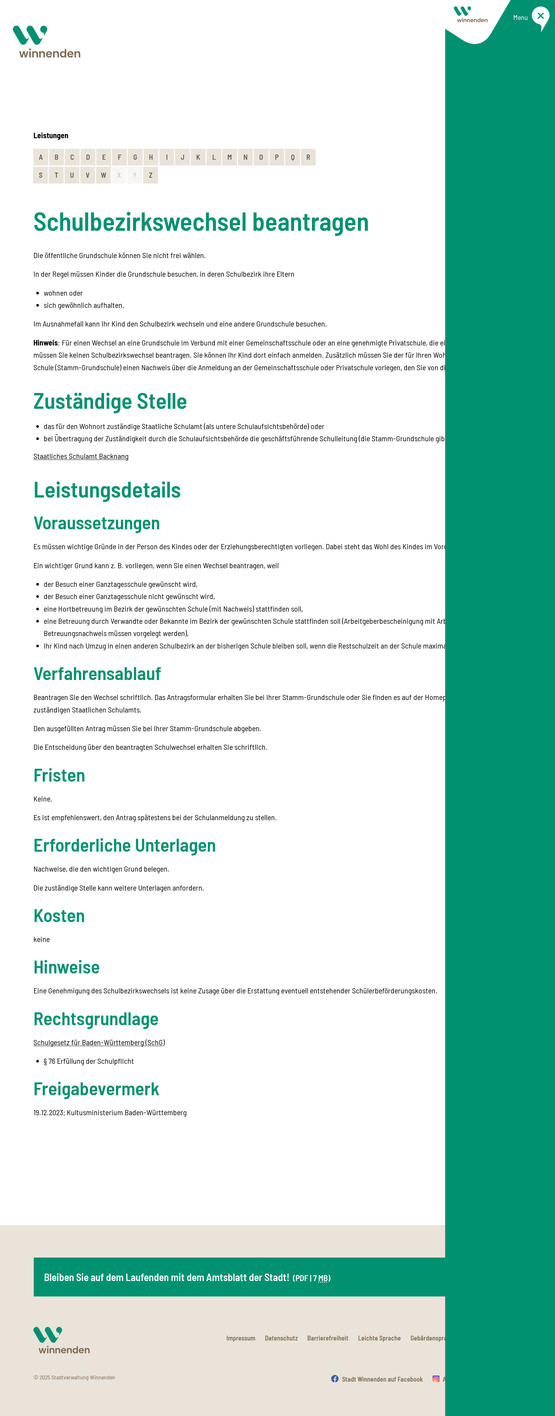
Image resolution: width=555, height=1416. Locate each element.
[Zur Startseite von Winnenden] (46, 42)
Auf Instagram (461, 1379)
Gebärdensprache (433, 1338)
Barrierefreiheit (327, 1338)
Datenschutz (281, 1338)
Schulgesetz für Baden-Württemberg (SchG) (99, 1042)
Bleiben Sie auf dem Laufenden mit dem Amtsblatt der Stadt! (187, 1277)
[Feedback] (515, 1191)
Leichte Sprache (379, 1338)
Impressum (240, 1338)
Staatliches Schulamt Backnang (80, 456)
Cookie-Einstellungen (494, 1338)
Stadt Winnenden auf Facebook (382, 1379)
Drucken (511, 1379)
